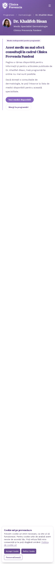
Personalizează (13, 557)
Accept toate (12, 551)
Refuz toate (29, 551)
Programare (8, 15)
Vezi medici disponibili (19, 100)
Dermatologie (24, 15)
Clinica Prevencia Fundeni (27, 30)
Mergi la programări (18, 107)
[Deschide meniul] (50, 6)
